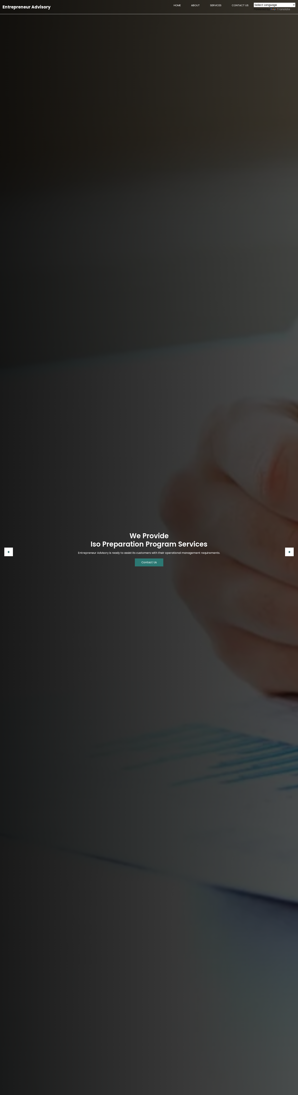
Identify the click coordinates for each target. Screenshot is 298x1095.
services (149, 564)
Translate (283, 9)
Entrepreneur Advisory (27, 7)
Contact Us (240, 5)
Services (215, 5)
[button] (8, 552)
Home (180, 5)
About (195, 5)
